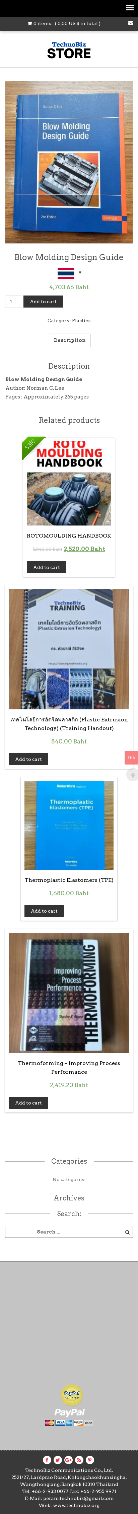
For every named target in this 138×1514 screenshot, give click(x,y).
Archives (69, 1198)
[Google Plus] (68, 1460)
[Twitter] (58, 1460)
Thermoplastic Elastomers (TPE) (69, 880)
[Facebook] (47, 1460)
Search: (69, 1213)
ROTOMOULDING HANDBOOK (69, 536)
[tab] (70, 340)
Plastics (81, 320)
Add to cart (43, 301)
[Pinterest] (89, 1460)
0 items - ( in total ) (66, 23)
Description (70, 340)
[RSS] (79, 1460)
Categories (69, 1161)
